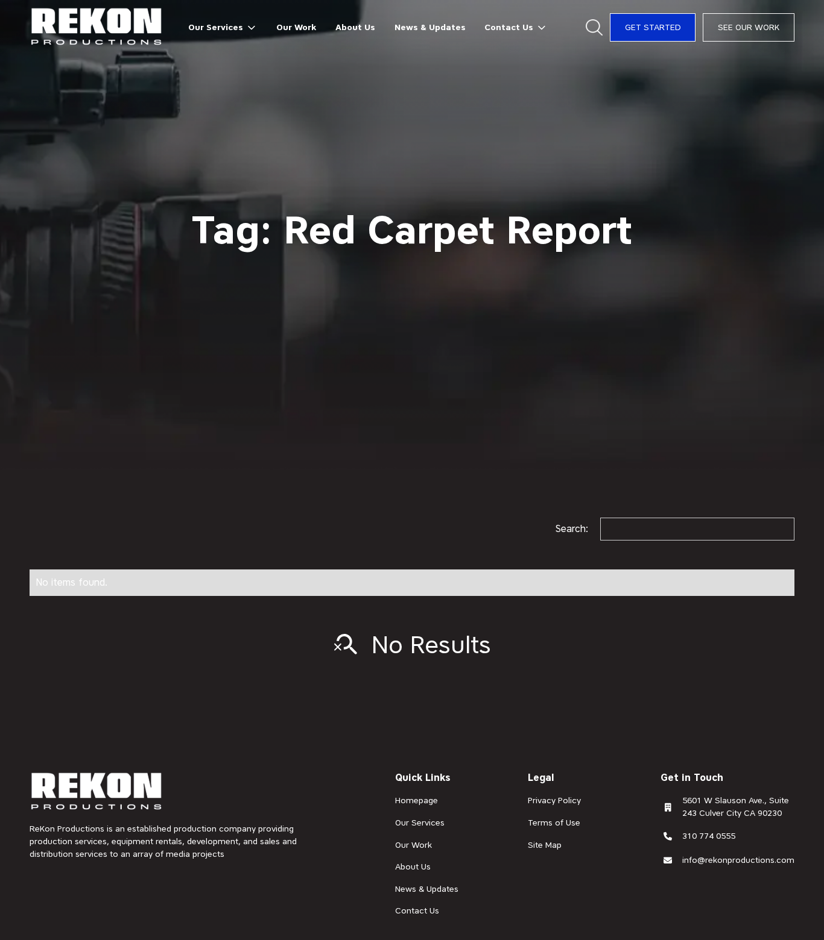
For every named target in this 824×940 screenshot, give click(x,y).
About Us (355, 27)
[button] (223, 27)
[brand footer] (97, 792)
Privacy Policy (554, 800)
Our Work (296, 27)
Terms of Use (554, 822)
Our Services (420, 822)
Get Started (653, 27)
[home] (97, 27)
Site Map (545, 845)
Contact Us (417, 910)
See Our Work (748, 27)
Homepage (416, 800)
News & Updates (430, 27)
